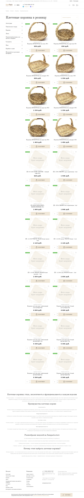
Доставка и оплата (30, 475)
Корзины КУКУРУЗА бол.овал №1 (37, 43)
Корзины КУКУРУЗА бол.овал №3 (65, 75)
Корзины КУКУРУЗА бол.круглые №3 (37, 139)
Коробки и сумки (9, 487)
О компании (28, 479)
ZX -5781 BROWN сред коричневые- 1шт (65, 171)
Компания (29, 471)
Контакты (28, 484)
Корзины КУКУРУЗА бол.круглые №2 (37, 107)
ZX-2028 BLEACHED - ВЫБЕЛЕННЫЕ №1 (38, 206)
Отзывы (28, 481)
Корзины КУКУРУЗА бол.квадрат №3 (65, 139)
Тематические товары (10, 475)
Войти (71, 1)
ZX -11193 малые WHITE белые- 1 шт (65, 239)
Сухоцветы (8, 484)
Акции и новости (29, 474)
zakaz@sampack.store (46, 483)
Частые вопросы (29, 486)
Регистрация (75, 1)
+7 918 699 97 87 (28, 4)
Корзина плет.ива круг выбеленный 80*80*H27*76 (37, 340)
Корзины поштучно (38, 42)
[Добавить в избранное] (48, 24)
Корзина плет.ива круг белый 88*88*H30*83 (65, 374)
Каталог (8, 471)
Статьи (27, 483)
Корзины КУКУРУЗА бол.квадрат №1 (37, 75)
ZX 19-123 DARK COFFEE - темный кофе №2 (38, 172)
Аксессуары (8, 474)
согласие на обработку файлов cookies (41, 495)
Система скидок (29, 477)
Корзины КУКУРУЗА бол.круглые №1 (65, 43)
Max (33, 6)
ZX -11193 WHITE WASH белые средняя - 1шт (38, 273)
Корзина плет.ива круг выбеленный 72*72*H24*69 (37, 307)
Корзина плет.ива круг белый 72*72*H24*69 (65, 307)
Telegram (27, 6)
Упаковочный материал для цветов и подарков (13, 482)
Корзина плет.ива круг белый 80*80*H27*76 (65, 340)
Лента (7, 479)
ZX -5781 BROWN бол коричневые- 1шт (65, 205)
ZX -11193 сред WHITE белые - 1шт (65, 272)
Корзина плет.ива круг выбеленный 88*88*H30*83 (37, 374)
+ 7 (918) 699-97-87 (47, 471)
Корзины (7, 477)
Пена (7, 485)
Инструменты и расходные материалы (14, 489)
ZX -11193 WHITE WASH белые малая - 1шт (37, 239)
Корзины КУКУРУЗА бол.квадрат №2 (65, 107)
